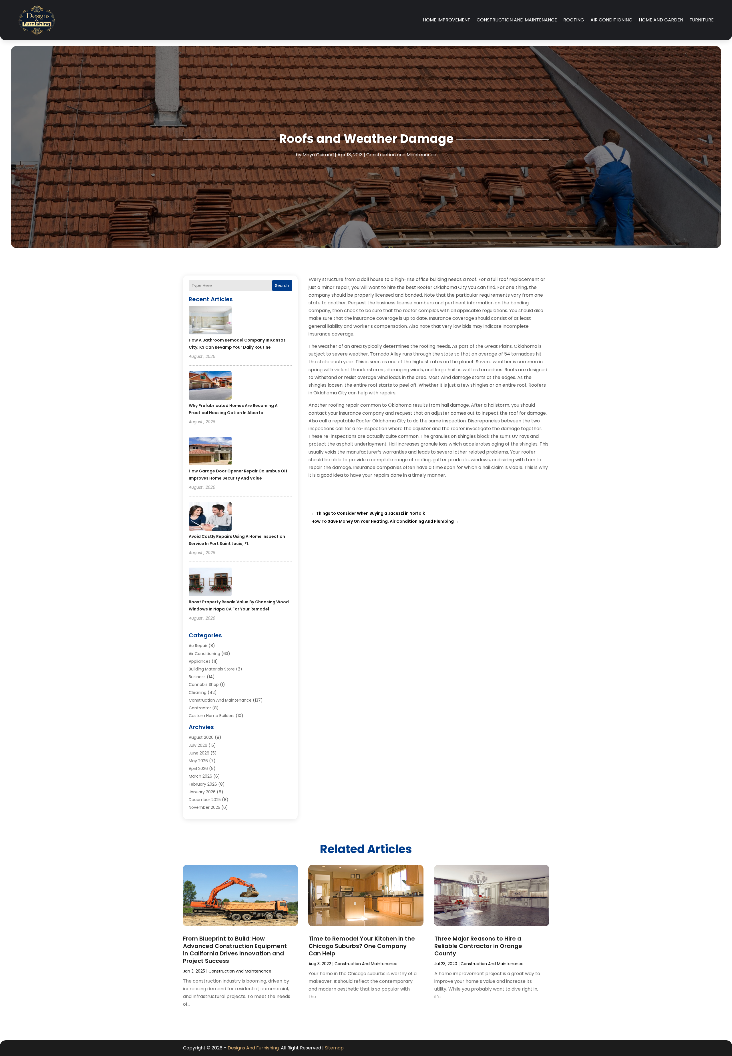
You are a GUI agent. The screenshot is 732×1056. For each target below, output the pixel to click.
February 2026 (203, 784)
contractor (200, 708)
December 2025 (205, 800)
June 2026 (199, 753)
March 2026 (200, 776)
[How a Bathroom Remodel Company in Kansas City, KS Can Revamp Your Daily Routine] (210, 321)
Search (282, 285)
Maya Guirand (318, 154)
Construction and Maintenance (517, 20)
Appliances (199, 661)
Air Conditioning (611, 20)
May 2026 (198, 761)
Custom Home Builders (211, 715)
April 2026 (198, 768)
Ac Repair (198, 645)
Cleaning (197, 692)
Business (197, 677)
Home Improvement (446, 20)
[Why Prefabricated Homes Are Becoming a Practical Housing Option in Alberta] (210, 386)
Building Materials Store (212, 669)
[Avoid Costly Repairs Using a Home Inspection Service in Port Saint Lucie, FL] (210, 517)
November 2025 (204, 807)
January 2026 (202, 792)
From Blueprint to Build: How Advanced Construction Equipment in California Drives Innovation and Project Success (235, 950)
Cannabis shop (204, 684)
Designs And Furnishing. (254, 1048)
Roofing (573, 20)
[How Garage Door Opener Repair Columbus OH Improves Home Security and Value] (210, 452)
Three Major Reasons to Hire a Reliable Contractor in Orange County (478, 946)
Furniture (701, 20)
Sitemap (334, 1048)
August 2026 (201, 737)
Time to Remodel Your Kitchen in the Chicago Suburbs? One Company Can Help (362, 946)
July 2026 (198, 745)
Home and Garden (661, 20)
